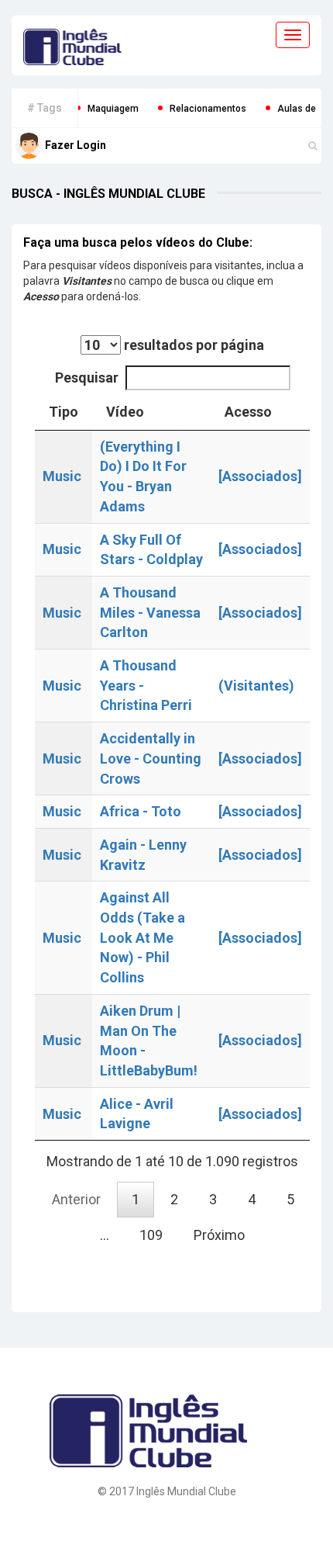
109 (151, 1235)
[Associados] (260, 476)
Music (62, 476)
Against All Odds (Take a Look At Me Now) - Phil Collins (142, 937)
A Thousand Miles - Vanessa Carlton (150, 612)
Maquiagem (96, 108)
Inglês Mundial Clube (186, 1491)
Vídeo (125, 411)
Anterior (76, 1199)
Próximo (219, 1235)
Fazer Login (75, 145)
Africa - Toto (140, 811)
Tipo (63, 411)
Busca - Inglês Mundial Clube (108, 193)
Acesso (248, 411)
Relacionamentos (191, 108)
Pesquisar (86, 377)
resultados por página (192, 345)
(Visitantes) (256, 685)
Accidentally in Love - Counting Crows (150, 758)
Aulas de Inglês (294, 108)
